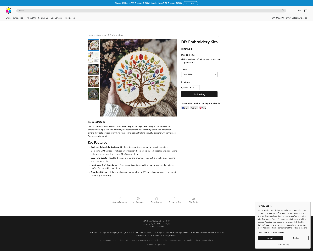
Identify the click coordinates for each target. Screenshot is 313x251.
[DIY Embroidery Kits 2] (93, 69)
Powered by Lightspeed (156, 244)
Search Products (119, 202)
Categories (18, 18)
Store (98, 35)
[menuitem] (219, 35)
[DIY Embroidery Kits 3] (93, 81)
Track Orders (156, 202)
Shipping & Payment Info (142, 240)
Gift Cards (193, 202)
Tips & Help (70, 18)
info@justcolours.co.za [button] (296, 18)
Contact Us (43, 18)
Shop (8, 18)
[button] (190, 3)
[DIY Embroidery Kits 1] (93, 57)
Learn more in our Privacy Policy (271, 232)
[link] (283, 243)
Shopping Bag (175, 202)
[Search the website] (283, 10)
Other (120, 35)
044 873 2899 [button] (278, 18)
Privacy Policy (123, 240)
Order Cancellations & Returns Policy (170, 240)
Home (90, 35)
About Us (31, 18)
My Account (138, 202)
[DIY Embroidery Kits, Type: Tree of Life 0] (93, 45)
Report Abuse (207, 240)
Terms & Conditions (108, 240)
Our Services (56, 18)
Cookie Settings (193, 240)
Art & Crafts (109, 35)
